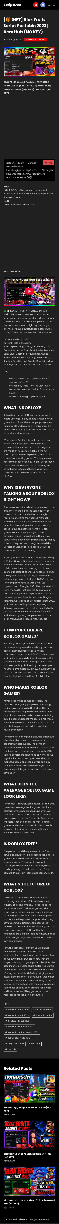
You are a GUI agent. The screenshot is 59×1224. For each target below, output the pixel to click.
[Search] (49, 5)
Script (42, 39)
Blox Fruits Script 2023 (17, 1021)
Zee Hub (10, 1049)
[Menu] (54, 5)
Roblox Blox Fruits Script (18, 1038)
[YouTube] (35, 4)
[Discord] (43, 4)
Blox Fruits (31, 39)
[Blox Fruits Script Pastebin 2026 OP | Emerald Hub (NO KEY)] (29, 1181)
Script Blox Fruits (14, 1043)
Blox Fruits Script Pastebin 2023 (22, 1032)
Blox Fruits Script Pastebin (19, 1026)
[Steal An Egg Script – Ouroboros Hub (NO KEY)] (29, 1088)
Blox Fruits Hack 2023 (17, 1015)
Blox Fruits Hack (42, 1009)
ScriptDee (12, 4)
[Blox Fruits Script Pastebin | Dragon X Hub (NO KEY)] (29, 1135)
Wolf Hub (34, 1043)
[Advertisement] (29, 127)
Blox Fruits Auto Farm (17, 1009)
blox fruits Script (42, 1015)
